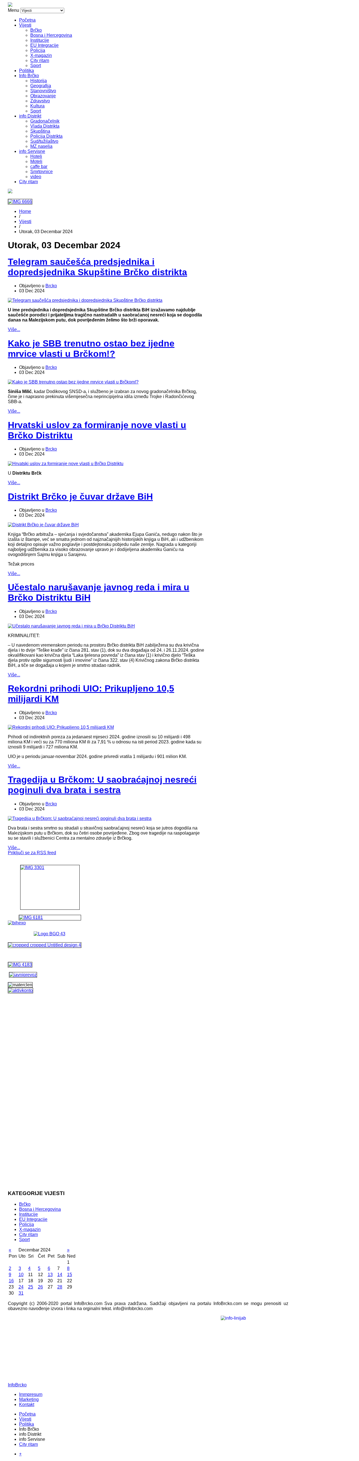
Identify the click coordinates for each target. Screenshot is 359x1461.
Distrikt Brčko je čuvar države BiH (80, 496)
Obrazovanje (43, 95)
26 (40, 1287)
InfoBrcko (17, 1384)
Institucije (39, 40)
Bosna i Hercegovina (51, 35)
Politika (26, 70)
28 (59, 1287)
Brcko (51, 285)
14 (59, 1274)
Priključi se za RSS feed (32, 852)
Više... (14, 329)
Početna (27, 20)
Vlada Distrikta (44, 126)
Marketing (29, 1399)
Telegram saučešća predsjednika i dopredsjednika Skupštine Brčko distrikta (97, 267)
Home (25, 211)
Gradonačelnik (44, 121)
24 (21, 1287)
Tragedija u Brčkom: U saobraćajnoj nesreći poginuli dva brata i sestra (102, 785)
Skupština (40, 131)
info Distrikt (30, 116)
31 (21, 1293)
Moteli (36, 161)
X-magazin (41, 55)
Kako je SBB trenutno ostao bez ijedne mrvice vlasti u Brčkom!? (91, 348)
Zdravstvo (40, 100)
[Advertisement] (50, 1101)
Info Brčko (29, 75)
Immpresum (30, 1394)
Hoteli (36, 156)
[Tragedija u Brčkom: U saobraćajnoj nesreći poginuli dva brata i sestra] (79, 818)
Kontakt (26, 1404)
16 (11, 1280)
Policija (37, 50)
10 (21, 1274)
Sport (35, 65)
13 (50, 1274)
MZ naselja (41, 146)
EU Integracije (44, 45)
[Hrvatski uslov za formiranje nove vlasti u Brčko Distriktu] (65, 463)
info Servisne (32, 151)
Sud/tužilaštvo (44, 141)
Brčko (36, 30)
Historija (38, 80)
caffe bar (38, 166)
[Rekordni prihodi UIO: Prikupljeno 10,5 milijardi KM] (61, 727)
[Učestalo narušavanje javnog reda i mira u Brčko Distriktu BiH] (71, 626)
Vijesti (25, 25)
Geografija (40, 85)
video (35, 176)
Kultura (37, 106)
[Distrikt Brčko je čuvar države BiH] (43, 524)
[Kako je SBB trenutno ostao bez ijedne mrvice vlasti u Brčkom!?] (73, 382)
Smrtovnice (41, 171)
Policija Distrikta (46, 136)
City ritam (39, 60)
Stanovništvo (43, 90)
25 (30, 1287)
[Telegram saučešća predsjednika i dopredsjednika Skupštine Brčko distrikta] (85, 300)
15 (69, 1274)
